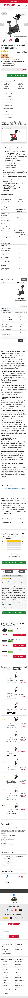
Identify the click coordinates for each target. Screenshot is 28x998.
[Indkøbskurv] (26, 6)
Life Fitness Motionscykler (8, 10)
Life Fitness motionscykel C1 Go (20, 299)
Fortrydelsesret (18, 949)
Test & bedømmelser (9, 108)
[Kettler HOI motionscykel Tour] (16, 747)
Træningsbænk (18, 969)
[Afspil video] (14, 136)
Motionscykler (18, 961)
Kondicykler (5, 977)
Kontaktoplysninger (19, 946)
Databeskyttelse (18, 944)
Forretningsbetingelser (7, 944)
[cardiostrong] (11, 683)
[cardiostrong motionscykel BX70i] (16, 675)
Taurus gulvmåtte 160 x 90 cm (16, 629)
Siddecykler (18, 975)
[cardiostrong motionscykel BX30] (16, 733)
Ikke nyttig (11, 607)
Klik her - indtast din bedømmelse (14, 562)
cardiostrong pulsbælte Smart (15, 650)
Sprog (21, 571)
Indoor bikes (5, 972)
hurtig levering (14, 1)
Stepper (4, 980)
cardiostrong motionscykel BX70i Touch (11, 795)
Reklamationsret (8, 105)
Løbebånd (5, 964)
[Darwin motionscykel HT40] (16, 762)
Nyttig (4, 607)
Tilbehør (6, 111)
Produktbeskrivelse (9, 99)
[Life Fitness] (4, 13)
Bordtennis (5, 969)
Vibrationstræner (19, 989)
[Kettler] (11, 713)
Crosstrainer (5, 961)
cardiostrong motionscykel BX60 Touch (11, 694)
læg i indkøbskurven (17, 75)
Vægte (16, 972)
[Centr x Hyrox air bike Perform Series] (16, 805)
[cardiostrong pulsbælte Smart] (4, 651)
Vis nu (20, 340)
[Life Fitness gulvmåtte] (4, 640)
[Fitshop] (9, 5)
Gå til (5, 931)
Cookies (4, 946)
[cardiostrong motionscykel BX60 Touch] (16, 689)
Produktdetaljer (8, 93)
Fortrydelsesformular (7, 953)
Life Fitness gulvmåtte (13, 639)
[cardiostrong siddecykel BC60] (16, 719)
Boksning (5, 975)
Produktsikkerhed (8, 117)
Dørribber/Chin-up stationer (19, 986)
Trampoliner (18, 967)
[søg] (22, 5)
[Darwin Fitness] (11, 770)
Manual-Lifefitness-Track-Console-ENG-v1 (14, 488)
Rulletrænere (18, 977)
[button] (4, 40)
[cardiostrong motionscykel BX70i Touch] (16, 789)
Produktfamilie (7, 96)
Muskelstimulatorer (7, 989)
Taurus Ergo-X (10, 780)
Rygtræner (5, 985)
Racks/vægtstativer (20, 980)
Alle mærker (5, 993)
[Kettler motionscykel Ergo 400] (16, 705)
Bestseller (6, 114)
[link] (8, 877)
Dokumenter (7, 102)
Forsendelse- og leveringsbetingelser (6, 950)
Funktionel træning (7, 983)
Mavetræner (18, 983)
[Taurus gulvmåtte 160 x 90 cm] (4, 630)
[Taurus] (11, 782)
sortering (8, 571)
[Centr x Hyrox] (11, 814)
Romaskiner (18, 964)
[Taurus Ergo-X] (16, 776)
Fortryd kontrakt (14, 936)
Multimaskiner (6, 967)
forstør (24, 279)
